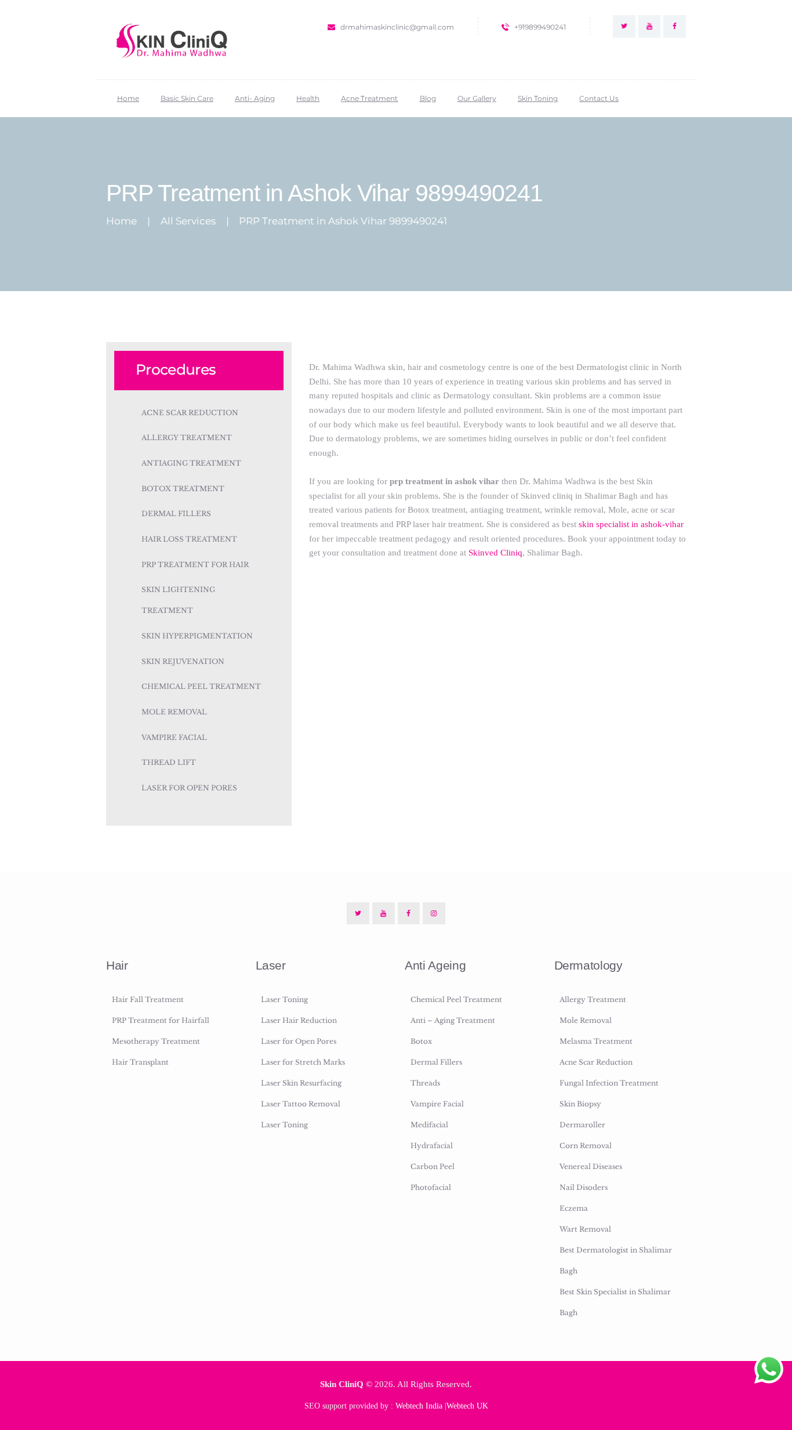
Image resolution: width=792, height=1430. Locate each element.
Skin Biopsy (580, 1103)
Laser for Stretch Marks (303, 1062)
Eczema (574, 1208)
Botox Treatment (182, 488)
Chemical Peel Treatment (201, 686)
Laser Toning (284, 999)
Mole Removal (174, 711)
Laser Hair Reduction (299, 1020)
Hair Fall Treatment (148, 999)
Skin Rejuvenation (182, 661)
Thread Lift (168, 762)
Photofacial (430, 1187)
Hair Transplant (140, 1062)
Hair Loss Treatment (189, 539)
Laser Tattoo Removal (300, 1103)
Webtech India (418, 1406)
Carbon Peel (432, 1166)
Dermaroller (582, 1124)
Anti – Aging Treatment (452, 1020)
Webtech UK (467, 1406)
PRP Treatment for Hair (195, 564)
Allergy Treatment (186, 437)
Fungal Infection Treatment (609, 1083)
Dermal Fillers (176, 513)
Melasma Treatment (596, 1041)
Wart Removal (585, 1229)
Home (121, 221)
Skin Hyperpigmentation (197, 635)
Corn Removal (586, 1145)
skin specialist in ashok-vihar (631, 524)
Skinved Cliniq (495, 552)
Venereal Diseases (591, 1166)
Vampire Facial (174, 737)
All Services (188, 221)
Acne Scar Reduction (189, 412)
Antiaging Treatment (191, 463)
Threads (425, 1083)
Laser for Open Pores (189, 787)
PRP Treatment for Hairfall (160, 1020)
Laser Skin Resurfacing (301, 1083)
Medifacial (429, 1124)
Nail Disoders (584, 1187)
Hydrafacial (431, 1145)
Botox (421, 1041)
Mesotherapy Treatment (156, 1041)
